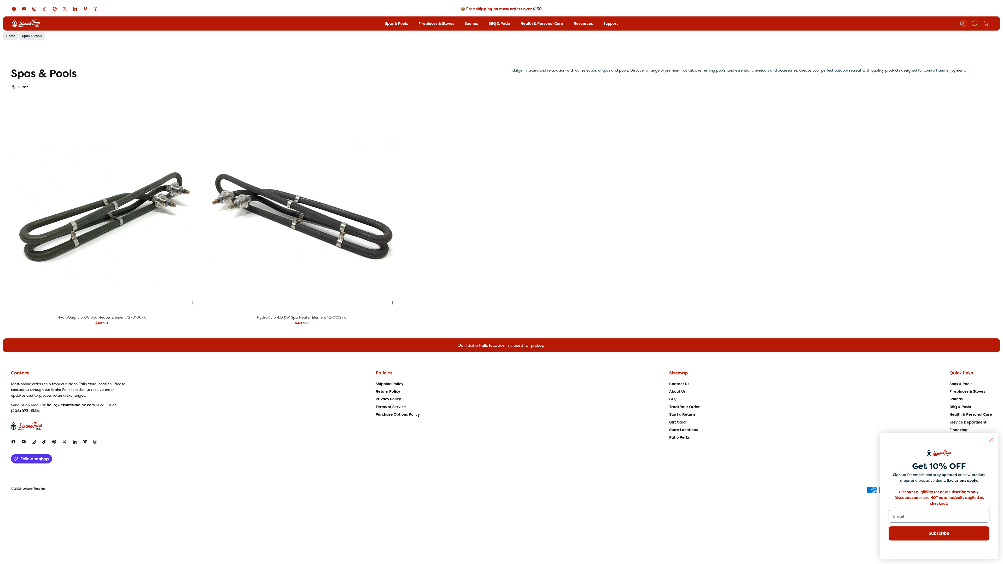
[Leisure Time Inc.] (26, 23)
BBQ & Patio (499, 23)
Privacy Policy (388, 399)
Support (610, 23)
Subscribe (939, 533)
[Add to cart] (192, 303)
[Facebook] (14, 9)
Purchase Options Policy (398, 414)
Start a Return (682, 414)
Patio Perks (679, 437)
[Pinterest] (55, 9)
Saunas (471, 23)
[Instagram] (34, 9)
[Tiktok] (44, 9)
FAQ (673, 399)
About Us (677, 391)
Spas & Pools (396, 23)
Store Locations (683, 429)
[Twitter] (65, 9)
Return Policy (388, 391)
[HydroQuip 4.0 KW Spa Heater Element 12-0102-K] (301, 211)
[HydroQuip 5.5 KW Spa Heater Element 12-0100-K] (101, 211)
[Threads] (95, 9)
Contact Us (679, 383)
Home (10, 36)
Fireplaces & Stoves (436, 23)
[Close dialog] (991, 439)
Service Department (968, 422)
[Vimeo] (85, 9)
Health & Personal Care (542, 23)
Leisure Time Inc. (34, 488)
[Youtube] (24, 9)
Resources (583, 23)
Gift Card (677, 422)
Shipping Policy (389, 383)
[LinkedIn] (75, 9)
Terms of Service (391, 406)
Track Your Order (684, 406)
